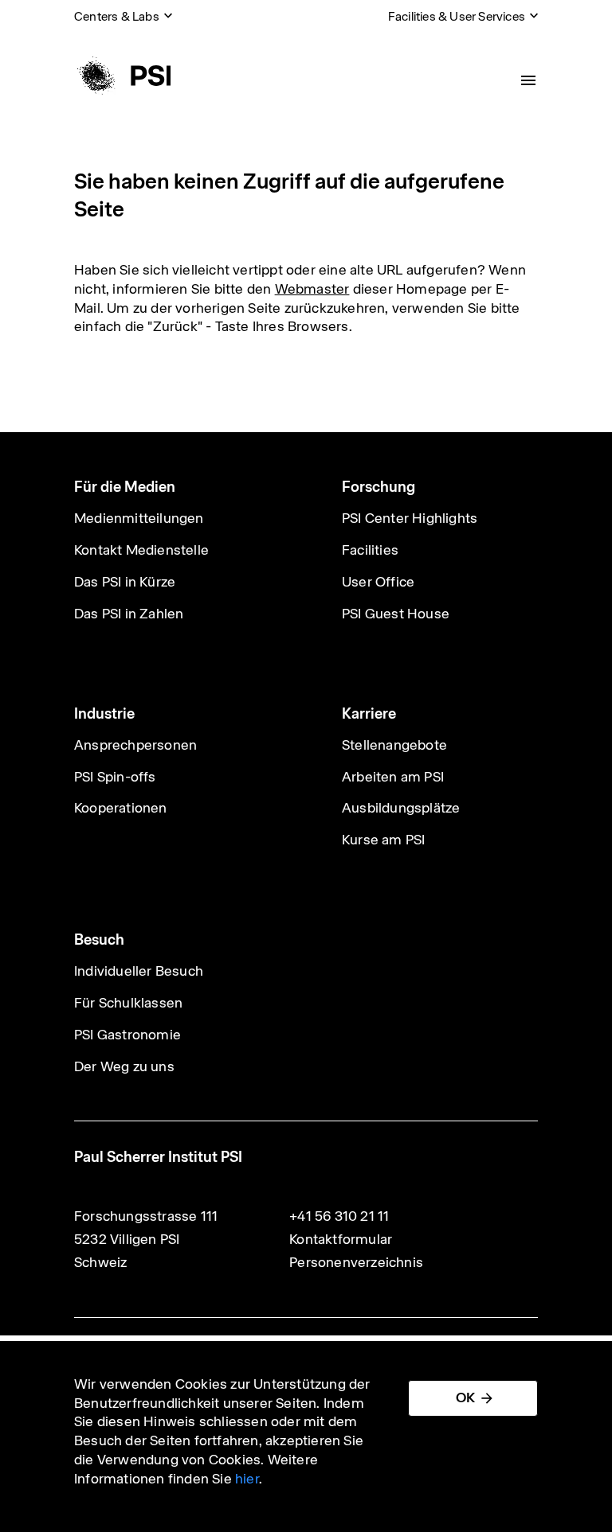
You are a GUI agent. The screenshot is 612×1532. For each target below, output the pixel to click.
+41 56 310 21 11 (339, 1216)
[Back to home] (122, 76)
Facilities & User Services (456, 16)
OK (465, 1397)
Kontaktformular (340, 1239)
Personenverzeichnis (356, 1262)
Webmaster (312, 289)
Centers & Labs (116, 16)
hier (247, 1479)
